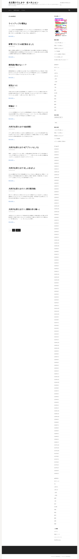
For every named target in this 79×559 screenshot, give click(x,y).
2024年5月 (56, 225)
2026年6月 (56, 154)
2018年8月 (56, 422)
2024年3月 (56, 231)
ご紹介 (55, 78)
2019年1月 (56, 408)
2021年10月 (56, 314)
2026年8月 (56, 149)
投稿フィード (57, 534)
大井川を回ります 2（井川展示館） (23, 189)
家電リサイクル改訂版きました (21, 44)
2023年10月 (56, 245)
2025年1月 (56, 203)
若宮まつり (13, 85)
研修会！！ (13, 106)
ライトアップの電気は (18, 23)
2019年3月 (56, 402)
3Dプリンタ (56, 67)
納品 (55, 98)
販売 (55, 101)
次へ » (18, 230)
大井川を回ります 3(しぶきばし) (22, 168)
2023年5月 (56, 260)
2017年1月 (56, 467)
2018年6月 (56, 427)
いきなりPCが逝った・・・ (60, 42)
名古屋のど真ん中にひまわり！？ (61, 59)
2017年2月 (56, 464)
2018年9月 (56, 419)
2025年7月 (56, 186)
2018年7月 (56, 425)
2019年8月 (56, 388)
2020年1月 (56, 373)
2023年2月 (56, 268)
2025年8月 (56, 183)
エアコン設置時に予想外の (59, 54)
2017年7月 (56, 459)
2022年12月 (56, 274)
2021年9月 (56, 316)
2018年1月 (56, 442)
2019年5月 (56, 396)
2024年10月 (56, 211)
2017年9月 (56, 453)
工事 (55, 87)
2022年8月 (56, 285)
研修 (55, 95)
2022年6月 (56, 291)
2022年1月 (56, 305)
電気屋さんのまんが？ (59, 48)
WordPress (58, 556)
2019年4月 (56, 399)
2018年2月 (56, 439)
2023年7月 (56, 254)
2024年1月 (56, 237)
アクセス (23, 10)
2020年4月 (56, 365)
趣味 (55, 104)
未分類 (55, 93)
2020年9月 (56, 351)
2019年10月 (56, 382)
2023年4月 (56, 262)
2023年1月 (56, 271)
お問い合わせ (16, 10)
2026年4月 (56, 160)
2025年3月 (56, 197)
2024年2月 (56, 234)
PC (55, 70)
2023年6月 (56, 257)
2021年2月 (56, 336)
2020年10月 (56, 348)
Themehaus (68, 556)
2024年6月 (56, 223)
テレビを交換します (58, 56)
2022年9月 (56, 282)
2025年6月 (56, 188)
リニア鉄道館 (57, 51)
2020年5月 (56, 362)
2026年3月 (56, 163)
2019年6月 (56, 393)
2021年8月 (56, 319)
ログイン (56, 531)
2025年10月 (56, 177)
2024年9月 (56, 214)
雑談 (55, 110)
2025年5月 (56, 191)
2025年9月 (56, 180)
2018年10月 (56, 416)
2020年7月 (56, 356)
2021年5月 (56, 328)
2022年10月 (56, 279)
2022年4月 (56, 297)
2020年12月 (56, 342)
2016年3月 (56, 470)
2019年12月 (56, 376)
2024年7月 (56, 220)
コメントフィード (58, 537)
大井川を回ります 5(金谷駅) (20, 127)
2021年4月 (56, 331)
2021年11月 (56, 311)
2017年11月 (56, 447)
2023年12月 (56, 240)
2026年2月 (56, 166)
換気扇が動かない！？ (18, 65)
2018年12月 (56, 410)
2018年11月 (56, 413)
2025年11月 (56, 174)
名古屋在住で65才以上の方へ (65, 3)
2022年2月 (56, 302)
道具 (55, 107)
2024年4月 (56, 228)
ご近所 (55, 81)
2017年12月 (56, 445)
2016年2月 (56, 473)
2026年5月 (56, 157)
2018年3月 (56, 436)
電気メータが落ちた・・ (59, 45)
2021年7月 (56, 322)
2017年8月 (56, 456)
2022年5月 (56, 294)
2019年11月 (56, 379)
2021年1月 (56, 339)
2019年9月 (56, 385)
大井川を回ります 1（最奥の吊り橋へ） (25, 209)
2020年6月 (56, 359)
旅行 (55, 90)
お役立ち (56, 73)
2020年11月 (56, 345)
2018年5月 (56, 430)
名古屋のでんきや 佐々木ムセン (23, 2)
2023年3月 (56, 265)
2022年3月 (56, 299)
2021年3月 (56, 334)
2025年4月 (56, 194)
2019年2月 (56, 405)
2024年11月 (56, 208)
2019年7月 (56, 390)
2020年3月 (56, 368)
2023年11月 (56, 243)
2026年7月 (56, 151)
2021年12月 (56, 308)
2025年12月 (56, 171)
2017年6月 (56, 462)
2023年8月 (56, 251)
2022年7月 (56, 288)
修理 (55, 84)
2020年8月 (56, 353)
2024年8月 (56, 217)
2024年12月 (56, 205)
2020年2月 (56, 371)
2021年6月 (56, 325)
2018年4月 (56, 433)
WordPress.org (57, 540)
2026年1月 (56, 168)
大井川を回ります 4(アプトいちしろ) (24, 147)
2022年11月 (56, 277)
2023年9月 (56, 248)
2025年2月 (56, 200)
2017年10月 (56, 450)
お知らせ (56, 75)
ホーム (10, 10)
